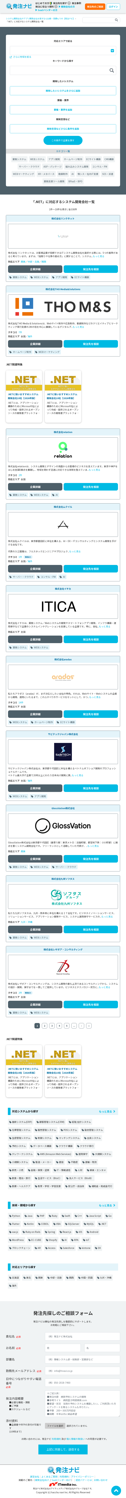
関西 (44, 261)
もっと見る (98, 256)
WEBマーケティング (23, 174)
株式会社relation (63, 432)
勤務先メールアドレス (20, 1371)
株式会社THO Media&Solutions (63, 289)
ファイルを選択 (55, 1425)
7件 (20, 332)
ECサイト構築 (93, 159)
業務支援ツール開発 (54, 181)
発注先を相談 (91, 269)
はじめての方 (42, 3)
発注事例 (76, 3)
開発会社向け (42, 1480)
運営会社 (34, 1476)
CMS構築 (109, 159)
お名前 (10, 1348)
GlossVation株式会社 (63, 808)
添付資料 (12, 1421)
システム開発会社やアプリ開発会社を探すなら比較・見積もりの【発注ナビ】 (40, 18)
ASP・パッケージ (52, 166)
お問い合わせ (101, 1480)
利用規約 (56, 1438)
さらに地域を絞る (21, 56)
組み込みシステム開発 (76, 166)
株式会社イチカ (63, 588)
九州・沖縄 (26, 922)
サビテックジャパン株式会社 (63, 734)
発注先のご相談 (95, 6)
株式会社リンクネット (63, 218)
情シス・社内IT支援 (88, 174)
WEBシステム (37, 159)
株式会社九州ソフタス (63, 878)
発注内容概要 (15, 1398)
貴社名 (10, 1336)
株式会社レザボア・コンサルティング (63, 949)
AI (73, 174)
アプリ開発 (54, 159)
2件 (20, 475)
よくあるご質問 (49, 1476)
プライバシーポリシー (82, 1476)
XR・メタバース (46, 174)
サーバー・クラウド (29, 166)
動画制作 (63, 174)
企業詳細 (35, 269)
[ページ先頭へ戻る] (116, 1490)
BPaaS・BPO (75, 181)
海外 (30, 336)
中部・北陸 (33, 261)
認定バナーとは (84, 1480)
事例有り (28, 557)
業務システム (19, 159)
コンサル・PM (99, 166)
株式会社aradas (63, 659)
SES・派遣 (107, 174)
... (74, 1025)
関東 (23, 261)
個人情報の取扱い (75, 1438)
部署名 (10, 1359)
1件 (20, 557)
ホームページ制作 (73, 159)
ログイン (113, 6)
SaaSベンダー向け (61, 1480)
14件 (21, 702)
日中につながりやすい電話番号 (23, 1381)
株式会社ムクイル (63, 506)
